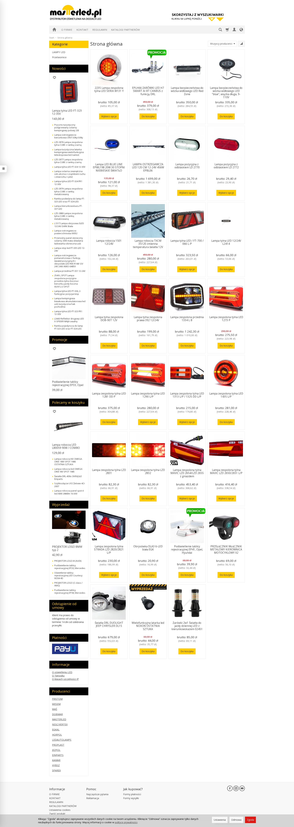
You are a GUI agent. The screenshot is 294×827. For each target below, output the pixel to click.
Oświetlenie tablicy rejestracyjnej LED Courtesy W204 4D (68, 575)
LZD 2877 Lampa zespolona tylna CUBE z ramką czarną (68, 161)
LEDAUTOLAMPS (61, 739)
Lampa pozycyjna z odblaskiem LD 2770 (187, 166)
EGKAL (56, 729)
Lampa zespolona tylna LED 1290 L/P (148, 395)
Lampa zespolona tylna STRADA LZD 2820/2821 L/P (109, 550)
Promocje (59, 339)
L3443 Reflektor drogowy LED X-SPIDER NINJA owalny (69, 320)
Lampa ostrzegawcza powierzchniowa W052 (65, 232)
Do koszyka (148, 116)
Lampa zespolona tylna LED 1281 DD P (109, 395)
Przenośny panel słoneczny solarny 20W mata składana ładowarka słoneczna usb (68, 240)
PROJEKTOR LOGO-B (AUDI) (67, 560)
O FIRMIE (66, 29)
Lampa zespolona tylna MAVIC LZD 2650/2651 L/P (226, 471)
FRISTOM (57, 699)
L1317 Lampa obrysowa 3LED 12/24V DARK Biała (69, 225)
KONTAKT (82, 29)
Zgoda (250, 819)
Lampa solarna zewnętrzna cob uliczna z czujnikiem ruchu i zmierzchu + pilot (69, 174)
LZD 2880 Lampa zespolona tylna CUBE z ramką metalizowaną (68, 216)
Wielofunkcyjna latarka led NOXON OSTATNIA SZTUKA (148, 626)
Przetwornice (59, 57)
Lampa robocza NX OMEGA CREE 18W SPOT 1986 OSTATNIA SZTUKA (68, 461)
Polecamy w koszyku (68, 402)
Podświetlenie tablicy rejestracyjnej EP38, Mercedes (69, 591)
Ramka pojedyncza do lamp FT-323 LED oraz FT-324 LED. (68, 327)
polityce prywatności (126, 822)
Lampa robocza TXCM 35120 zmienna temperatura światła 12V (148, 244)
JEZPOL (56, 750)
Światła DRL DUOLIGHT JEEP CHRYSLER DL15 (109, 624)
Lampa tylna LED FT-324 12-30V (69, 166)
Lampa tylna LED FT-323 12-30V (67, 112)
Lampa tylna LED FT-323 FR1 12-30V (68, 313)
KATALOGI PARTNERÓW (125, 29)
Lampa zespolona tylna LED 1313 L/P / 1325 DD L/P (187, 395)
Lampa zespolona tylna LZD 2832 (148, 471)
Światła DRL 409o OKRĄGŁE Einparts (68, 477)
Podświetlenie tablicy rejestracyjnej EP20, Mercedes (69, 567)
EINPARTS (57, 755)
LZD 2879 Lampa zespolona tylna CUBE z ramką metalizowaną (68, 191)
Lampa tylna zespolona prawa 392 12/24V (148, 318)
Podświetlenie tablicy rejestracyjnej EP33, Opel (67, 383)
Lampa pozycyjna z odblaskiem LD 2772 (226, 166)
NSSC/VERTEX (60, 724)
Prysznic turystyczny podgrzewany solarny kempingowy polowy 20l (66, 127)
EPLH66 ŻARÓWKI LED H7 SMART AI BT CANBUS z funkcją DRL (148, 91)
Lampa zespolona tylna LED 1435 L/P (226, 395)
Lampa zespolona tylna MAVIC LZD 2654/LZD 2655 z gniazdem (187, 473)
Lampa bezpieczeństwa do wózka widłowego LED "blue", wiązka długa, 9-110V (226, 92)
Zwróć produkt (57, 813)
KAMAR (56, 760)
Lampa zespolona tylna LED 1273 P (226, 318)
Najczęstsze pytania (97, 794)
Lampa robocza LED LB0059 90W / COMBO (66, 446)
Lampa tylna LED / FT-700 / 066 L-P (187, 242)
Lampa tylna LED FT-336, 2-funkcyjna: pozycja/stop (67, 292)
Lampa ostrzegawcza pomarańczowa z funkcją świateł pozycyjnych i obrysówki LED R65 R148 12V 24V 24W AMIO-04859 (68, 261)
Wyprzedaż (61, 504)
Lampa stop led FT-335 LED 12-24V (69, 249)
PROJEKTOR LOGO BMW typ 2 (67, 548)
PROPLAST (58, 744)
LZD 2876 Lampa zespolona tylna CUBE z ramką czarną (68, 143)
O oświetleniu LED (62, 672)
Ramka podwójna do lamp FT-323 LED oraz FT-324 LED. (69, 200)
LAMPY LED (58, 52)
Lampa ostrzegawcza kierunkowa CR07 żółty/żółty (68, 136)
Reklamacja (92, 798)
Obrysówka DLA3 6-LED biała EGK (148, 548)
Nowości (59, 68)
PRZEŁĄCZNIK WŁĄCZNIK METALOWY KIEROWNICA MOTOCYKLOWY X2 (226, 550)
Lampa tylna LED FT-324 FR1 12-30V (68, 183)
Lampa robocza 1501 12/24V (109, 242)
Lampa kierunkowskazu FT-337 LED (68, 207)
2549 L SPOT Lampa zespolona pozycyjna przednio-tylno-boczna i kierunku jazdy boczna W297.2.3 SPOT (66, 281)
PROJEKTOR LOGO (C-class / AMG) (68, 584)
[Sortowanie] (241, 44)
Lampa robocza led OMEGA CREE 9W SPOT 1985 (68, 470)
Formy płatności (132, 794)
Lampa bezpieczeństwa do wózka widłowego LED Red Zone (187, 91)
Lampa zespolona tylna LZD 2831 (109, 471)
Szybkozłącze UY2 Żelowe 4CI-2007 (69, 485)
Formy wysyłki (131, 798)
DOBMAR (57, 714)
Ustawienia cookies (59, 810)
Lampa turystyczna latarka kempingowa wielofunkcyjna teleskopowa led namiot (69, 152)
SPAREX (56, 770)
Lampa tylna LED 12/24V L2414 (226, 242)
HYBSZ (56, 765)
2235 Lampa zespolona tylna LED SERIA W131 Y (109, 89)
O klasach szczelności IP (65, 679)
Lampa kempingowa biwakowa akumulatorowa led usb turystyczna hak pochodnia (69, 302)
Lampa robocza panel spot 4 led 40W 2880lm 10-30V (69, 492)
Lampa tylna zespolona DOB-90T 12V (109, 318)
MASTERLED (59, 719)
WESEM (56, 704)
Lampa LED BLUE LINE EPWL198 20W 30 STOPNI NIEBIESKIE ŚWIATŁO (109, 167)
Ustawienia (220, 819)
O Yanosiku (58, 675)
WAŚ (54, 709)
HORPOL (57, 734)
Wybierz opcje (109, 116)
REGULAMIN (99, 29)
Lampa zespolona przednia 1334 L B (187, 318)
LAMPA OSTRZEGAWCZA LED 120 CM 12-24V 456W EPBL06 (148, 167)
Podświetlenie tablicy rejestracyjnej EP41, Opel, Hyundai (187, 550)
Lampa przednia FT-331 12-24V (69, 270)
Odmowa (236, 819)
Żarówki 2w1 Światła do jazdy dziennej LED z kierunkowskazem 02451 (187, 626)
